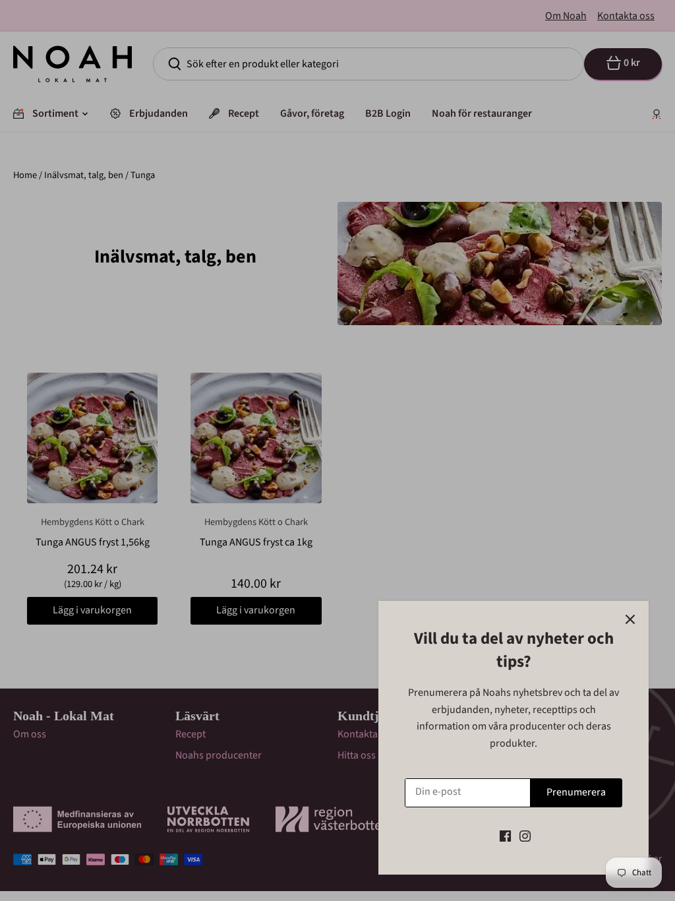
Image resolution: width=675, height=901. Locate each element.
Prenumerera (576, 792)
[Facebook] (505, 835)
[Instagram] (525, 835)
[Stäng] (630, 619)
